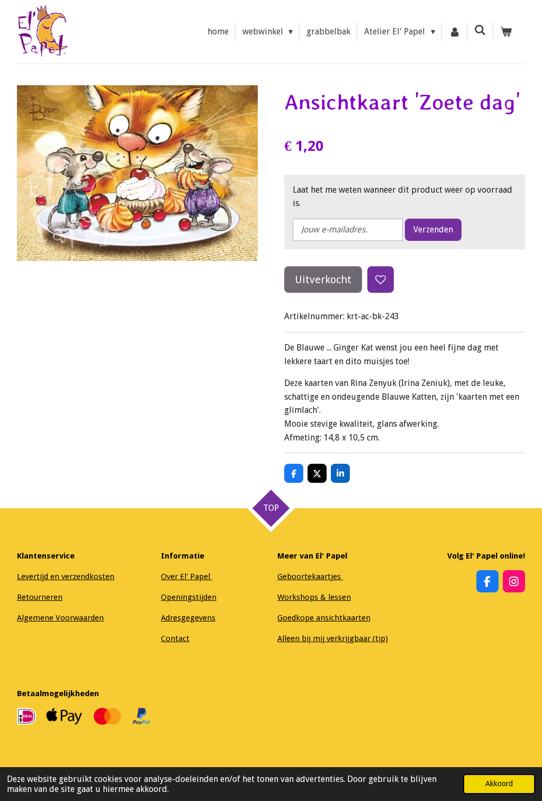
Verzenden (433, 229)
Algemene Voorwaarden (60, 618)
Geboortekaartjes (310, 576)
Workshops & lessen (314, 597)
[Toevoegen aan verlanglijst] (380, 279)
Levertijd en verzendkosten (65, 576)
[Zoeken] (480, 30)
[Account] (454, 31)
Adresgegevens (188, 618)
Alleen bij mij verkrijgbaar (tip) (332, 638)
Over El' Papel (186, 576)
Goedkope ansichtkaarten (324, 618)
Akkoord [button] (499, 783)
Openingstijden (188, 597)
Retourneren (39, 597)
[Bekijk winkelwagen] (506, 31)
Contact (175, 638)
